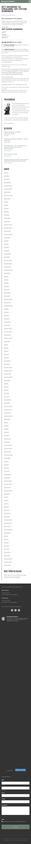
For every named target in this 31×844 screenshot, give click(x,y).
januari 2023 (7, 296)
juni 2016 (6, 539)
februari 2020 (7, 399)
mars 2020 (6, 396)
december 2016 (8, 519)
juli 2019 (6, 422)
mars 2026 (6, 179)
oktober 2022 (7, 302)
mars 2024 (6, 250)
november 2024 (8, 227)
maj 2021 (6, 351)
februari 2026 (7, 182)
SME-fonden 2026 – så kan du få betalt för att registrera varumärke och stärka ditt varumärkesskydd (15, 147)
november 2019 (8, 409)
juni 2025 (6, 205)
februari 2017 (7, 513)
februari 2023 (7, 292)
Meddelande (5, 805)
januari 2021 (7, 364)
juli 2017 (6, 497)
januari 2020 (7, 403)
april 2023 (6, 286)
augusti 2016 (7, 532)
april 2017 (6, 507)
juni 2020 (6, 386)
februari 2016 (7, 552)
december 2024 (8, 224)
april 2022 (6, 315)
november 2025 (8, 189)
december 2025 (8, 185)
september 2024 (8, 234)
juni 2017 (6, 500)
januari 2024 (7, 257)
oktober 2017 (7, 487)
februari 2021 (7, 361)
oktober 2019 (7, 412)
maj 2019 (6, 429)
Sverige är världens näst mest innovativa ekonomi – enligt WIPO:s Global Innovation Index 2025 (16, 160)
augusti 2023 (7, 273)
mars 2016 (6, 549)
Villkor (3, 819)
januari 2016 (7, 555)
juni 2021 (6, 348)
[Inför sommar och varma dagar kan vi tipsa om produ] (15, 760)
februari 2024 (7, 253)
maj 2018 (6, 464)
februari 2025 (7, 218)
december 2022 (8, 299)
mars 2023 (6, 289)
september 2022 (8, 305)
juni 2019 (6, 425)
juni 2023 (6, 279)
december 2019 (8, 406)
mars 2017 (6, 510)
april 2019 (6, 432)
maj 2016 (6, 542)
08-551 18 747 (6, 593)
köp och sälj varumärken (18, 23)
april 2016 (6, 545)
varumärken (15, 69)
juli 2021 (6, 344)
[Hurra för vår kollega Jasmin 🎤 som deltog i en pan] (15, 647)
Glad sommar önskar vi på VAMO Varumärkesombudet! (12, 132)
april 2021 (6, 354)
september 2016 (8, 529)
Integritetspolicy (23, 840)
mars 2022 (6, 318)
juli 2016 (6, 536)
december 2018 (8, 445)
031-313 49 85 (6, 600)
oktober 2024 (7, 231)
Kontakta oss (5, 84)
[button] (30, 1)
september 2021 (8, 338)
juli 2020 (6, 383)
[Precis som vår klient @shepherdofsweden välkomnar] (15, 727)
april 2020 (6, 393)
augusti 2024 (7, 237)
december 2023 (8, 260)
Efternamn (4, 790)
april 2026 (6, 176)
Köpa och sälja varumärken (13, 90)
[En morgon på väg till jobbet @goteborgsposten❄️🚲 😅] (15, 695)
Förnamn (3, 785)
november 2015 (8, 562)
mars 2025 (6, 214)
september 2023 (8, 270)
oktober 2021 (7, 335)
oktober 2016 (7, 526)
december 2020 (8, 367)
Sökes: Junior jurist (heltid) (10, 154)
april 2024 (6, 247)
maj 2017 (6, 503)
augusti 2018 (7, 458)
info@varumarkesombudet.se (11, 594)
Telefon (4, 798)
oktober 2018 (7, 451)
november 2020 (8, 370)
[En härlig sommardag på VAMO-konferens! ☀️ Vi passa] (15, 631)
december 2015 (8, 558)
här (9, 66)
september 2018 (8, 455)
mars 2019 (6, 435)
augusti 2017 (7, 494)
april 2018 (6, 468)
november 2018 (8, 448)
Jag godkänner (14, 821)
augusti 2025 (7, 198)
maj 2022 (6, 312)
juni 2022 (6, 309)
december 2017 (8, 481)
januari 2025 (7, 221)
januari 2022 (7, 325)
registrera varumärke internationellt (14, 74)
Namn (3, 779)
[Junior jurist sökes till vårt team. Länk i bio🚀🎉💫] (15, 663)
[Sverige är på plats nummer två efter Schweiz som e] (15, 679)
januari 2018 (7, 477)
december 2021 (8, 328)
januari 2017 (7, 516)
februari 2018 (7, 474)
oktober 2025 (7, 192)
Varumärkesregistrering (12, 92)
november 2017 (8, 484)
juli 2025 (6, 202)
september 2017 (8, 490)
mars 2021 (6, 357)
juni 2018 (6, 461)
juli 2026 (6, 172)
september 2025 (8, 195)
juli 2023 (6, 276)
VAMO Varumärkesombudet (21, 838)
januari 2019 (7, 442)
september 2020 (8, 377)
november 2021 (8, 331)
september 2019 (8, 416)
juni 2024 (6, 240)
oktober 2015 (7, 565)
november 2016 (8, 523)
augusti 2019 (7, 419)
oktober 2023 (7, 266)
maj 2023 (6, 283)
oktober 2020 (7, 373)
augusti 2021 (7, 341)
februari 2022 (7, 322)
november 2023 (8, 263)
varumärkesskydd (12, 70)
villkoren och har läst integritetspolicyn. (17, 821)
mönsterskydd (7, 78)
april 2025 (6, 211)
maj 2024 (6, 244)
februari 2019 (7, 438)
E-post (4, 792)
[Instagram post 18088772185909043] (15, 711)
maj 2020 (6, 390)
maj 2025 (6, 208)
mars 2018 (6, 471)
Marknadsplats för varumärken (16, 87)
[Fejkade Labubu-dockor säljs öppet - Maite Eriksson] (15, 743)
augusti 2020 (7, 380)
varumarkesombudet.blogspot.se (12, 577)
